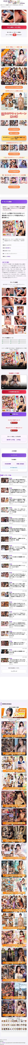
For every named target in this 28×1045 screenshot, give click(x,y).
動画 (14, 34)
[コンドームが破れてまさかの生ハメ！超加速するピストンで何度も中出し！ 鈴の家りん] (14, 423)
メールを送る (2, 1042)
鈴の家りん (8, 247)
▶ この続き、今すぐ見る (14, 27)
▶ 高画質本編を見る (14, 392)
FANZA (8, 256)
